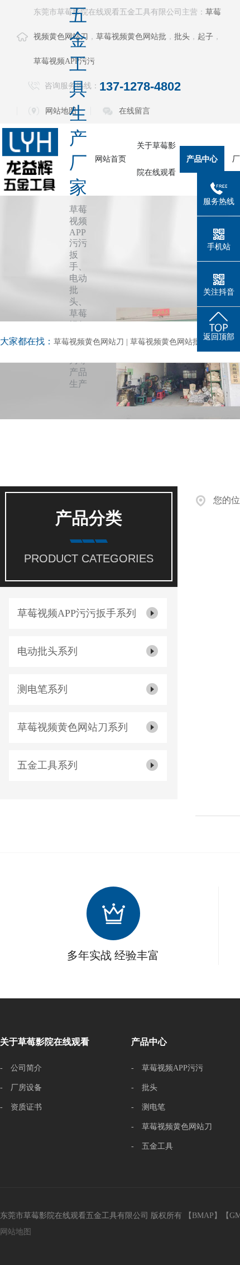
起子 (205, 36)
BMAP (203, 1215)
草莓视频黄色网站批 (131, 36)
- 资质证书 (21, 1107)
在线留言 (134, 111)
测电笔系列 (42, 689)
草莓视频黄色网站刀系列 (72, 727)
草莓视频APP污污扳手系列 (76, 613)
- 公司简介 (21, 1068)
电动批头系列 (47, 651)
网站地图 (15, 1232)
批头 (182, 36)
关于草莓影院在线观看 (156, 159)
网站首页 (110, 159)
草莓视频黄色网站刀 (89, 342)
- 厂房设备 (21, 1087)
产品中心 (202, 159)
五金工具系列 (47, 765)
